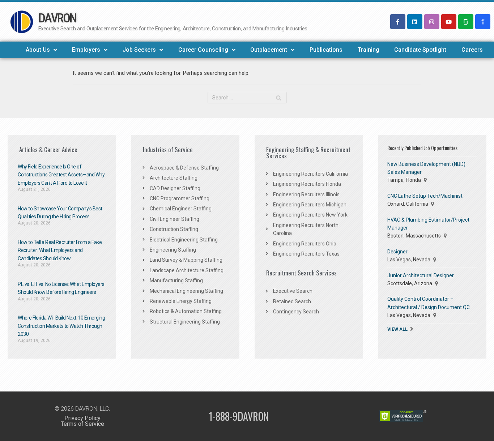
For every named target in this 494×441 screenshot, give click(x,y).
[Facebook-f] (397, 21)
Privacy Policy (82, 418)
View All (397, 329)
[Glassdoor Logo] (465, 21)
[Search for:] (247, 97)
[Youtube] (448, 21)
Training (368, 49)
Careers (472, 49)
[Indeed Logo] (482, 21)
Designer (397, 251)
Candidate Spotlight (420, 49)
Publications (326, 49)
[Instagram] (431, 21)
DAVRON (57, 18)
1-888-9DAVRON (239, 416)
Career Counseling (203, 49)
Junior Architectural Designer (420, 275)
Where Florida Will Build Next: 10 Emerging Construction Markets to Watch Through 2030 (61, 326)
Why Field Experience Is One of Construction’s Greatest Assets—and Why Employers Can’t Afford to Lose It (61, 175)
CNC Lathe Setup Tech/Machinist (425, 196)
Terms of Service (82, 423)
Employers (86, 49)
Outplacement (268, 49)
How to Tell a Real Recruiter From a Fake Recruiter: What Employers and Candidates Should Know (60, 250)
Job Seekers (139, 49)
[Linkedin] (414, 21)
